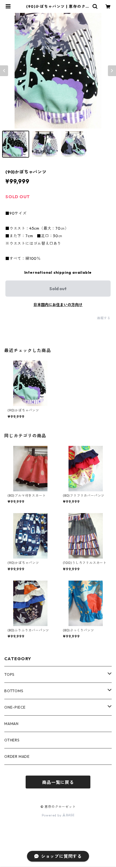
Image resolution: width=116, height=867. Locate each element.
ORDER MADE (17, 756)
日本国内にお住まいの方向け (58, 304)
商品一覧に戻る (58, 782)
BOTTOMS (13, 690)
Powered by (52, 815)
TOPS (9, 674)
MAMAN (11, 723)
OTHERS (12, 740)
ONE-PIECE (15, 707)
